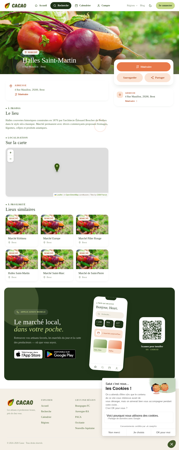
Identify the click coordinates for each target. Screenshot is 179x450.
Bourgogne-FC (82, 406)
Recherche (63, 5)
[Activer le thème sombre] (150, 5)
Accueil (43, 5)
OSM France (102, 195)
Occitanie (79, 422)
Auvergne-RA (82, 411)
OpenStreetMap (72, 195)
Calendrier (85, 5)
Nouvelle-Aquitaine (85, 428)
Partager (159, 77)
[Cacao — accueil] (15, 5)
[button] (56, 167)
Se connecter (165, 5)
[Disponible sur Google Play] (60, 354)
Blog (142, 5)
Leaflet (59, 195)
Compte (106, 5)
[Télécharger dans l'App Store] (28, 354)
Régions (131, 5)
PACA (78, 417)
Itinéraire (23, 94)
